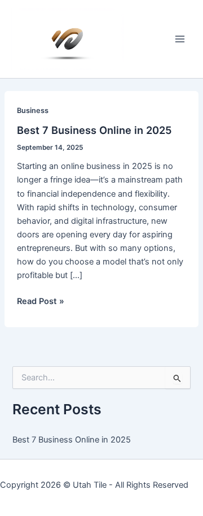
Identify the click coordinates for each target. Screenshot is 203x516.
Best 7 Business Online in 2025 (94, 130)
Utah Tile (90, 485)
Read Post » (40, 302)
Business (32, 110)
